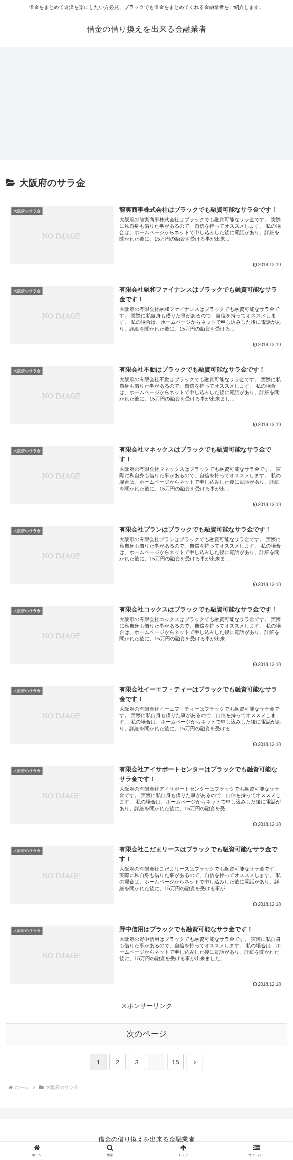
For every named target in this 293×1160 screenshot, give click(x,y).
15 (175, 1062)
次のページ (146, 1033)
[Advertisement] (146, 106)
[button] (271, 1008)
